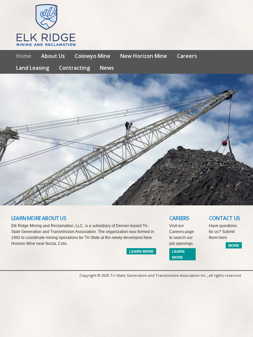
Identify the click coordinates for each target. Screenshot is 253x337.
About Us (53, 56)
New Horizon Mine (143, 56)
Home (23, 56)
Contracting (74, 67)
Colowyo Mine (92, 56)
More (233, 245)
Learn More (141, 251)
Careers (187, 56)
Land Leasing (32, 67)
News (107, 67)
